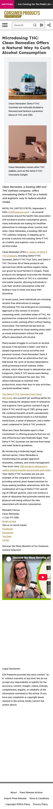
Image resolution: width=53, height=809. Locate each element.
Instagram (7, 532)
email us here (9, 521)
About (13, 792)
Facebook (7, 529)
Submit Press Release (15, 798)
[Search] (35, 25)
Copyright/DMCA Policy (17, 804)
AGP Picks (7, 4)
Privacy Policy (40, 804)
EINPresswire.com (18, 212)
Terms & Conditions (39, 798)
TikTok (5, 540)
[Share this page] (49, 25)
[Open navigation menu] (5, 25)
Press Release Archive (31, 792)
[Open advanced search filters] (41, 25)
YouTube (6, 536)
